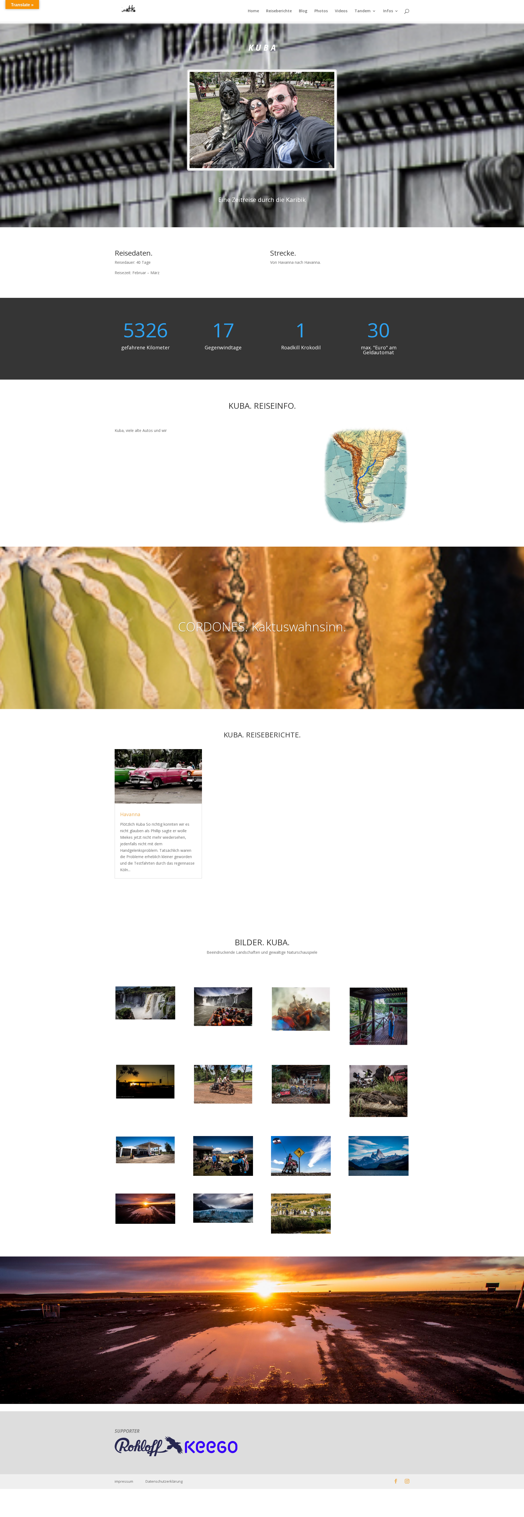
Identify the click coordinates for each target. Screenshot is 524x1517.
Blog (303, 11)
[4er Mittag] (301, 1104)
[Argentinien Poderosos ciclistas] (223, 1175)
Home (253, 11)
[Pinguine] (301, 1233)
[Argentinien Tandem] (301, 1175)
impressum (130, 1481)
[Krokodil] (378, 1118)
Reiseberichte (279, 11)
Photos (321, 11)
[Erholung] (378, 1046)
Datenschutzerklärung (164, 1481)
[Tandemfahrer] (223, 1104)
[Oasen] (145, 1099)
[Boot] (223, 1026)
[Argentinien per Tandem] (223, 1222)
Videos (341, 11)
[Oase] (145, 1163)
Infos (388, 11)
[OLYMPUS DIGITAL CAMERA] (378, 1175)
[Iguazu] (145, 1019)
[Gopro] (301, 1031)
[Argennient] (145, 1223)
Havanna (130, 814)
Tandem (363, 11)
